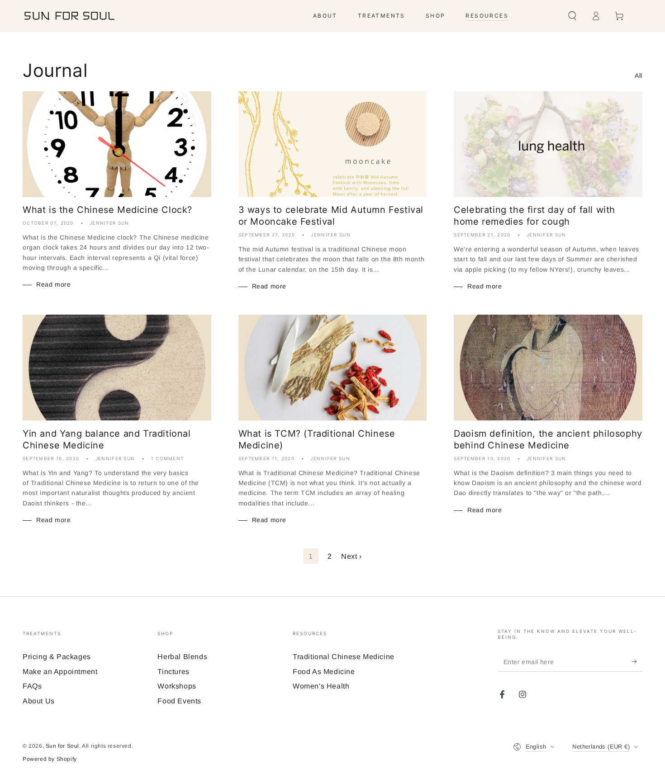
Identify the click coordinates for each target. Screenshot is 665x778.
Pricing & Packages (57, 656)
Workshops (176, 686)
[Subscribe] (637, 661)
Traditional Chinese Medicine (343, 656)
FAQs (32, 686)
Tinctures (173, 671)
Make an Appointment (60, 671)
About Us (39, 701)
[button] (572, 16)
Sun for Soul (62, 746)
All (638, 75)
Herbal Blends (182, 656)
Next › (351, 556)
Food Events (179, 701)
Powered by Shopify (50, 759)
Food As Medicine (324, 671)
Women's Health (321, 686)
